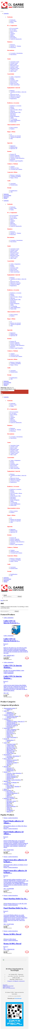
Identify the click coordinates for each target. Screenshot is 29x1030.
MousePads (13, 115)
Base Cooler (9, 785)
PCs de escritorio (14, 28)
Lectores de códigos (15, 97)
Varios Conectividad (11, 737)
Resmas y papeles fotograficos (14, 779)
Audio (5, 711)
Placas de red (10, 732)
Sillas (11, 138)
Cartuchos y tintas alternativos (17, 158)
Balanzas (12, 90)
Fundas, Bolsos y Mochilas (13, 786)
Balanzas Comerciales (15, 175)
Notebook (9, 787)
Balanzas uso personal (15, 136)
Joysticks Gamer (14, 67)
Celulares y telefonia (8, 715)
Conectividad (7, 728)
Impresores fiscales (14, 94)
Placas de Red (13, 82)
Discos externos (14, 127)
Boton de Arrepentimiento (9, 988)
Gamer (5, 742)
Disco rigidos (10, 791)
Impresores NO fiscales (12, 724)
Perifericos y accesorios (15, 105)
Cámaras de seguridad (15, 137)
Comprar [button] (26, 658)
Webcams (12, 111)
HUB (8, 799)
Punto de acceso (10, 733)
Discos (11, 32)
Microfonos (9, 802)
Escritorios (9, 764)
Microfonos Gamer (11, 748)
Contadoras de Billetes (15, 176)
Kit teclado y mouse (11, 801)
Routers (12, 78)
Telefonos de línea (14, 168)
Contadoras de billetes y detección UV (16, 721)
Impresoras (12, 145)
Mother (12, 35)
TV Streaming (13, 119)
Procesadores (13, 37)
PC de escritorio (7, 195)
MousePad (9, 805)
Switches (12, 79)
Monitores (12, 44)
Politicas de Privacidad (8, 985)
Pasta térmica (13, 54)
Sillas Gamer (13, 71)
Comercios (6, 718)
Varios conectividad (14, 84)
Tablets (12, 117)
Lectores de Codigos (11, 725)
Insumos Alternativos (15, 157)
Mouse (8, 803)
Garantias (5, 984)
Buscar (19, 596)
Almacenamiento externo (9, 708)
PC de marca (13, 29)
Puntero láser (13, 121)
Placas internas (13, 31)
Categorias (6, 13)
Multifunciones (13, 147)
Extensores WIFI (14, 80)
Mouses (12, 107)
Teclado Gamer (10, 753)
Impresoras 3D (13, 148)
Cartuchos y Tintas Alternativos (14, 773)
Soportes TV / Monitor (15, 46)
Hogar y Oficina (14, 177)
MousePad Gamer (14, 65)
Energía (5, 738)
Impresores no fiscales (15, 96)
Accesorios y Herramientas (13, 756)
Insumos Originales (14, 155)
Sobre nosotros (6, 987)
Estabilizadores (14, 190)
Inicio (2, 600)
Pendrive (12, 128)
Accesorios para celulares (16, 169)
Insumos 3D (13, 154)
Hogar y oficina (7, 758)
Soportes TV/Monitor (12, 782)
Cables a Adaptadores (15, 76)
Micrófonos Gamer (14, 68)
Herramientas (7, 754)
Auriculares (13, 183)
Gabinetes (12, 33)
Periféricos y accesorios (9, 798)
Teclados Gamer (14, 63)
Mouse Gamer (13, 64)
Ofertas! (5, 198)
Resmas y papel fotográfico (16, 161)
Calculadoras (10, 761)
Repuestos (12, 159)
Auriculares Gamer (14, 61)
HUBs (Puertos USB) (15, 112)
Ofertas (5, 789)
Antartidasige (18, 998)
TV (11, 134)
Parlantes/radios (14, 185)
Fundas (12, 22)
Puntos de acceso (14, 83)
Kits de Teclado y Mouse (16, 109)
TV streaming (10, 810)
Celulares (12, 166)
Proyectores (13, 47)
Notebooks (12, 20)
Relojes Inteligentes (14, 116)
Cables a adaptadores (8, 617)
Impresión (6, 766)
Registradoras (13, 98)
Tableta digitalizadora (15, 120)
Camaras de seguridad (12, 762)
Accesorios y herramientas (16, 53)
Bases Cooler (13, 21)
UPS (11, 192)
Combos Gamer (14, 69)
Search (5, 595)
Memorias (12, 36)
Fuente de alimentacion (12, 793)
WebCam (9, 811)
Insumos (6, 772)
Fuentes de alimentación (16, 39)
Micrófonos (13, 113)
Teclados (12, 108)
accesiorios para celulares (12, 716)
